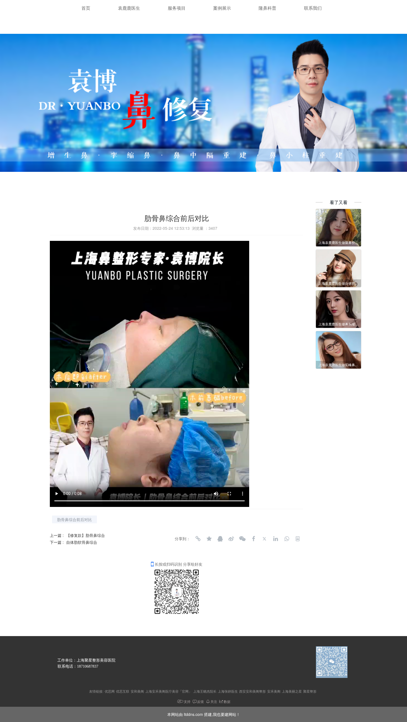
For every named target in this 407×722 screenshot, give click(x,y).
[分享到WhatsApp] (286, 538)
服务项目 (177, 8)
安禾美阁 (273, 691)
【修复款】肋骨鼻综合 (85, 535)
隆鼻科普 (267, 8)
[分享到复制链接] (198, 538)
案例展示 (222, 8)
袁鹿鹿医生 (129, 8)
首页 (85, 8)
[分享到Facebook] (253, 538)
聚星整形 (309, 691)
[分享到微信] (242, 538)
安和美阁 (137, 691)
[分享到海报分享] (297, 538)
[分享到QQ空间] (209, 538)
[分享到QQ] (220, 538)
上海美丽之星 (292, 691)
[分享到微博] (231, 538)
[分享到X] (264, 538)
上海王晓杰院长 (205, 691)
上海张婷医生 (228, 691)
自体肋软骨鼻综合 (81, 542)
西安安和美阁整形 (252, 691)
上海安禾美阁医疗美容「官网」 (168, 691)
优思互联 (122, 691)
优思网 (110, 691)
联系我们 (313, 8)
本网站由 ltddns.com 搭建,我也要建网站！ (203, 714)
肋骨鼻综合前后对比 (74, 519)
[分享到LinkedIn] (275, 538)
